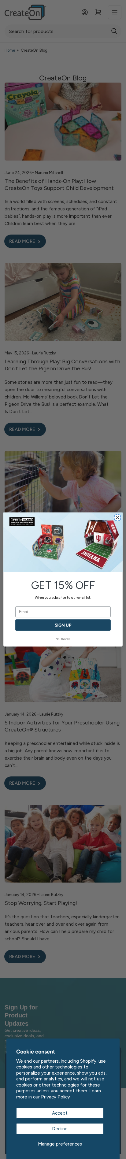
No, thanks (63, 639)
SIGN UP (63, 625)
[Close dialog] (117, 517)
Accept (60, 1113)
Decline (60, 1128)
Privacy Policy (55, 1097)
